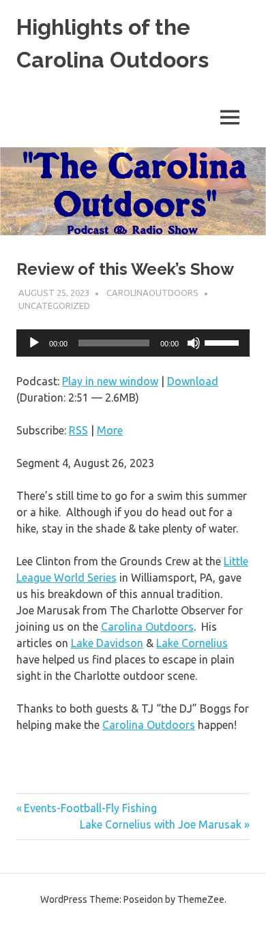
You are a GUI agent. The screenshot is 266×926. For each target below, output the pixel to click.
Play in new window (110, 381)
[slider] (224, 341)
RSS (78, 430)
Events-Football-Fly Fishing (90, 808)
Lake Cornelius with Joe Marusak (160, 824)
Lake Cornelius (192, 643)
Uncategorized (54, 305)
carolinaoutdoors (152, 292)
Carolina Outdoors (147, 627)
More (110, 430)
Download (192, 381)
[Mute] (194, 343)
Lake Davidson (107, 643)
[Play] (34, 343)
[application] (133, 343)
